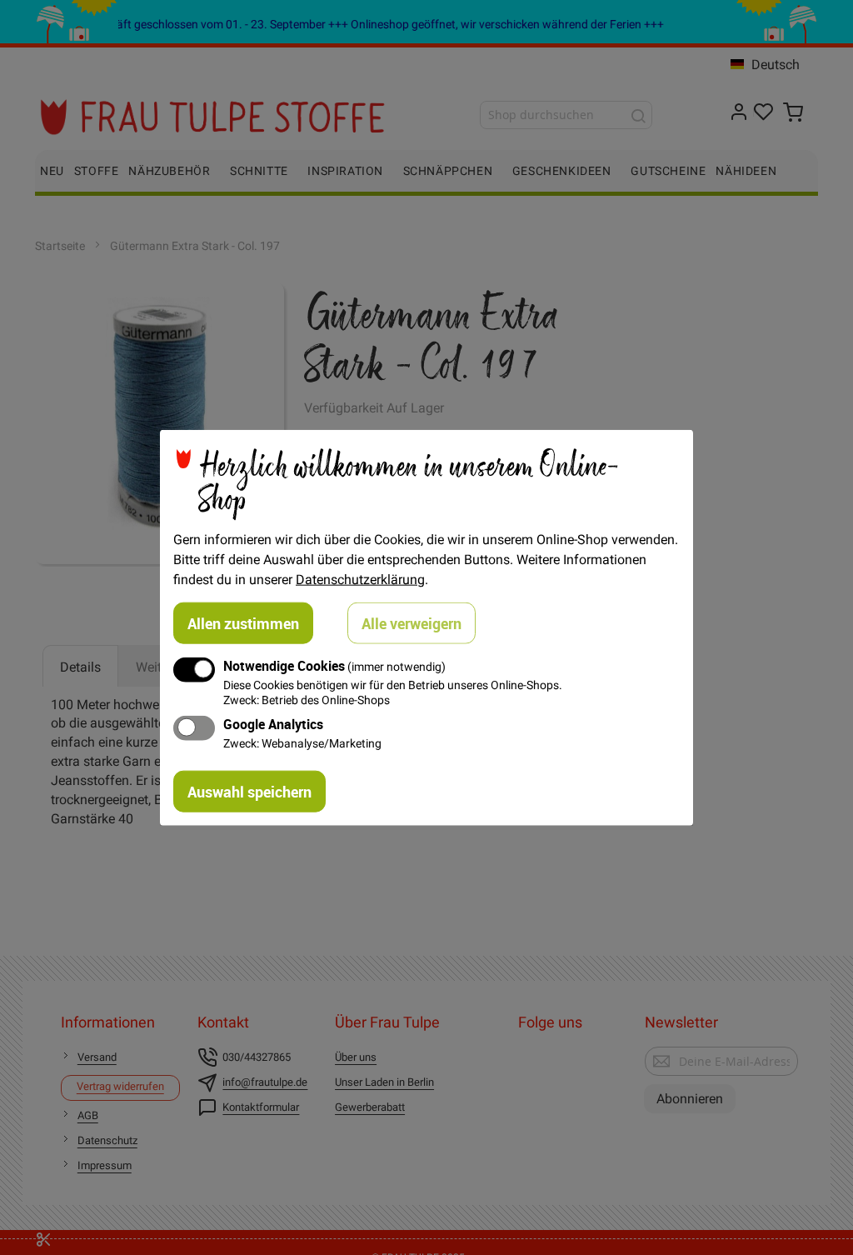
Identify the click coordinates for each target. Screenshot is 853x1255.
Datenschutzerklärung (360, 579)
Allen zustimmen (243, 623)
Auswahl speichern (249, 791)
